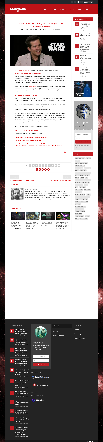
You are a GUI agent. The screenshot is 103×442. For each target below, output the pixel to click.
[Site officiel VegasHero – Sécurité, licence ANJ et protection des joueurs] (77, 57)
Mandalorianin (79, 185)
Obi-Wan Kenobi (79, 189)
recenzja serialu (79, 197)
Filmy (45, 9)
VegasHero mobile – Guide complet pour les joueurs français (21, 393)
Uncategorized (83, 30)
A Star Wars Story (80, 158)
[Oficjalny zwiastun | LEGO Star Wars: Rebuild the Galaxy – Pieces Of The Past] (63, 216)
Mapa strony (77, 334)
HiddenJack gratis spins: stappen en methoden (21, 411)
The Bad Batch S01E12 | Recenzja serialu (48, 222)
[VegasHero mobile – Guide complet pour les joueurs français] (12, 393)
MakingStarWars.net (23, 70)
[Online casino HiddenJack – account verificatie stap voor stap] (12, 419)
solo (86, 201)
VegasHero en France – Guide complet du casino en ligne (22, 402)
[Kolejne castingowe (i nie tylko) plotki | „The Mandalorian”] (40, 50)
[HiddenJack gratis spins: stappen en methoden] (12, 411)
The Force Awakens (80, 211)
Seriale (53, 9)
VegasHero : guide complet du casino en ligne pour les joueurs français (85, 47)
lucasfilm (77, 182)
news (76, 187)
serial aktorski (83, 199)
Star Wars (77, 204)
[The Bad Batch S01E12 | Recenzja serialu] (48, 216)
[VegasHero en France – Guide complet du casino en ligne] (12, 402)
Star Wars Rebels (79, 209)
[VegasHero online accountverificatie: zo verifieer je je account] (77, 24)
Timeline (76, 329)
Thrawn (87, 216)
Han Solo (87, 175)
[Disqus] (40, 256)
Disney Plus (83, 170)
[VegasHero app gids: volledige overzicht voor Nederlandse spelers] (77, 35)
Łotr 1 (77, 218)
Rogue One (87, 197)
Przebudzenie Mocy (80, 194)
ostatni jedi (87, 189)
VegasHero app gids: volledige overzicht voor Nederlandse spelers (85, 36)
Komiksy (63, 9)
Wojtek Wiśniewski (29, 29)
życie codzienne (84, 218)
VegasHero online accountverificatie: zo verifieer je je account (85, 25)
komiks (77, 177)
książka (82, 177)
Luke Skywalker (85, 182)
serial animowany (79, 201)
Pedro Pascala (32, 86)
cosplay (77, 160)
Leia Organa (87, 180)
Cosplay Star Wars (80, 165)
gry (89, 172)
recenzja (88, 194)
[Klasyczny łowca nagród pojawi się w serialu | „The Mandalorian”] (33, 216)
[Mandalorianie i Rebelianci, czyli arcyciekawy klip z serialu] (18, 216)
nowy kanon (82, 187)
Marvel (86, 185)
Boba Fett (88, 158)
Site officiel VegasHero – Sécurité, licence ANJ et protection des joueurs (85, 58)
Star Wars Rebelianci (80, 206)
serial (76, 199)
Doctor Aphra (78, 172)
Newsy (44, 29)
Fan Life (87, 9)
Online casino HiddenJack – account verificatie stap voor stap (22, 419)
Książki (79, 9)
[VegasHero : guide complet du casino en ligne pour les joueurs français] (77, 46)
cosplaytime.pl (79, 168)
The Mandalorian (79, 216)
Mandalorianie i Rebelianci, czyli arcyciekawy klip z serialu (16, 224)
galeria (85, 172)
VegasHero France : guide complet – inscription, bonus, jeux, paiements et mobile (85, 70)
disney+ (77, 170)
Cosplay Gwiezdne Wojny (81, 163)
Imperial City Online (79, 338)
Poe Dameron (78, 192)
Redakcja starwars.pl (58, 335)
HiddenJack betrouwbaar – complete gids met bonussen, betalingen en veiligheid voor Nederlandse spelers (22, 431)
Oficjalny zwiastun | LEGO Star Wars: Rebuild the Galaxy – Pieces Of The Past (62, 224)
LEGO (86, 177)
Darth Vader (87, 168)
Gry (71, 9)
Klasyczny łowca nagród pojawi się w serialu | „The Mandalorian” (32, 224)
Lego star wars (79, 180)
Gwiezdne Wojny (79, 175)
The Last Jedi (78, 213)
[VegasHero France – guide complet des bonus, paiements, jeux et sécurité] (12, 381)
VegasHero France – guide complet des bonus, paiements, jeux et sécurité (22, 382)
